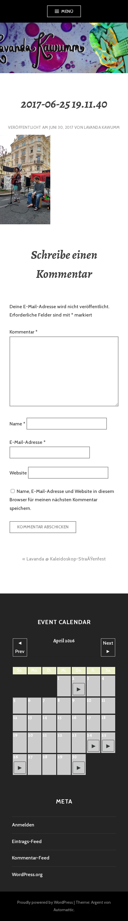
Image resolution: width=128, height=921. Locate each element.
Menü (67, 11)
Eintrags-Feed (27, 841)
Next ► (108, 647)
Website (18, 473)
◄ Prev (19, 647)
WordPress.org (27, 874)
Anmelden (23, 825)
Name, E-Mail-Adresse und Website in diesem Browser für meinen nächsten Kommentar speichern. (62, 499)
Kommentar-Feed (30, 858)
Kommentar (24, 332)
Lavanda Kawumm (102, 127)
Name (17, 424)
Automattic (64, 909)
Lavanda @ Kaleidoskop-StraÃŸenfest (66, 559)
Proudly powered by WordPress (45, 902)
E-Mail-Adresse (28, 442)
